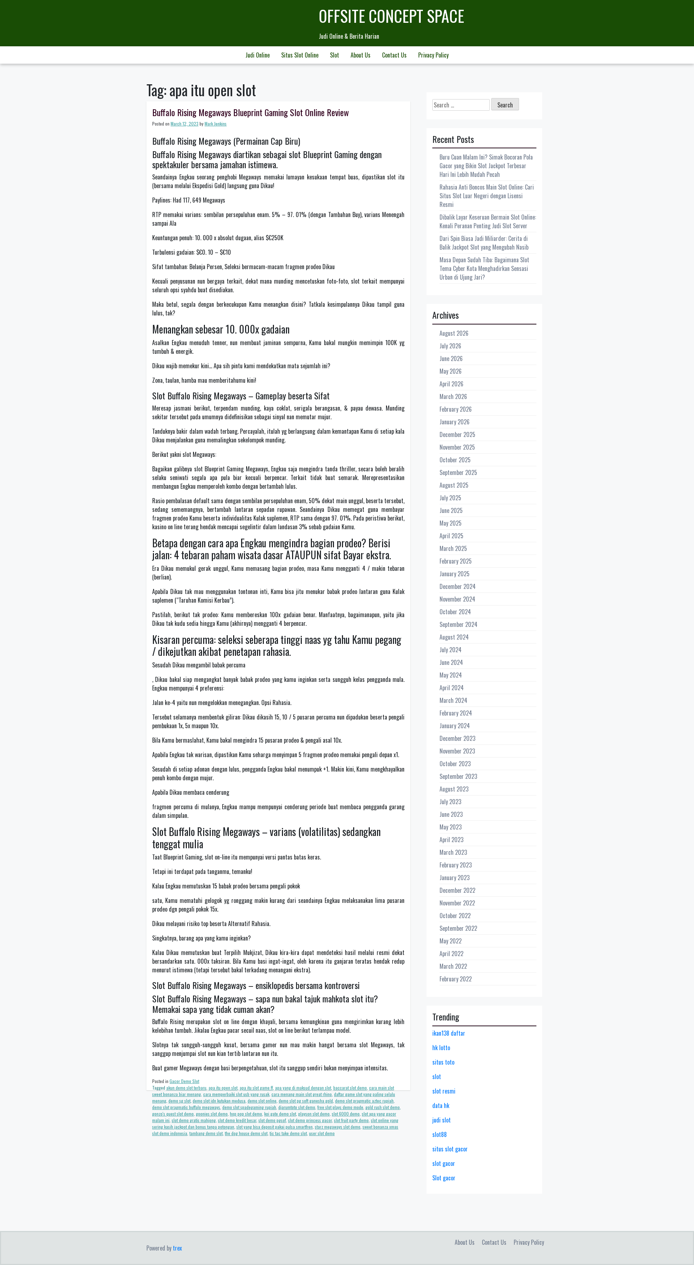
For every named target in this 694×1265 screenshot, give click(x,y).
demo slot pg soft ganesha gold (306, 1101)
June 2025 (451, 510)
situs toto (443, 1062)
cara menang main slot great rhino (301, 1094)
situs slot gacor (450, 1149)
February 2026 (456, 409)
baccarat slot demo (350, 1087)
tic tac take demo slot (288, 1133)
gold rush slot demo (382, 1107)
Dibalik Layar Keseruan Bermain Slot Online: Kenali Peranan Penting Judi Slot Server (488, 221)
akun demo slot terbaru (186, 1087)
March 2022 (453, 966)
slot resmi (443, 1091)
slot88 (439, 1134)
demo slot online (262, 1101)
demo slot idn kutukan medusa (219, 1101)
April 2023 (451, 839)
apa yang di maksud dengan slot (303, 1087)
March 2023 (453, 852)
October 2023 (455, 763)
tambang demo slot (206, 1133)
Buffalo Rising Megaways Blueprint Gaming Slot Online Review (250, 112)
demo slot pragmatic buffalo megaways (186, 1107)
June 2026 (451, 358)
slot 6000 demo (346, 1114)
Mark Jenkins (216, 123)
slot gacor (443, 1163)
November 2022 (457, 903)
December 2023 (457, 738)
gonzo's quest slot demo (173, 1114)
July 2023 (450, 801)
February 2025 (456, 561)
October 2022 (455, 915)
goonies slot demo (212, 1114)
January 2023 (455, 877)
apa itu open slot (223, 1087)
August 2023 (454, 789)
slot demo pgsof (272, 1120)
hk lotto (441, 1047)
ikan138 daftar (448, 1033)
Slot (334, 55)
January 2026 (455, 421)
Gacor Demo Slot (184, 1081)
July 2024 (451, 649)
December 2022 (457, 890)
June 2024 (451, 662)
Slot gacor (443, 1177)
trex (177, 1248)
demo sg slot (179, 1101)
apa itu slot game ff (256, 1087)
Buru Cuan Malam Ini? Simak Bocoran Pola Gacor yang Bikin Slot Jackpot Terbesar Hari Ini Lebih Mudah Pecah (486, 166)
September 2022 (458, 928)
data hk (440, 1105)
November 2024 (457, 599)
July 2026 (450, 345)
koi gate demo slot (280, 1114)
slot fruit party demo (351, 1120)
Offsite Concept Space (391, 15)
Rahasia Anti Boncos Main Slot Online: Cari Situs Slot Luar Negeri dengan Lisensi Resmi (487, 196)
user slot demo (322, 1133)
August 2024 (454, 637)
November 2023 (457, 751)
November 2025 (457, 447)
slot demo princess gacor (310, 1120)
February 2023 (456, 865)
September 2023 (458, 776)
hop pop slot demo (246, 1114)
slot (436, 1076)
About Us (360, 55)
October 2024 (455, 611)
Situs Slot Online (299, 55)
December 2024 (458, 586)
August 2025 (454, 485)
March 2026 (453, 396)
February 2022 (456, 979)
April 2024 (452, 687)
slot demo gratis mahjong (194, 1120)
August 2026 (454, 333)
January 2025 (455, 573)
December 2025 (457, 434)
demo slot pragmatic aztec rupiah (364, 1101)
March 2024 (453, 700)
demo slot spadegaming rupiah (249, 1107)
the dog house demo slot (246, 1133)
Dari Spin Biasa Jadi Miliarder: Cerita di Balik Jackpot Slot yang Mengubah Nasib (484, 242)
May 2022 (451, 941)
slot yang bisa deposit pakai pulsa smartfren (274, 1127)
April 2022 (451, 953)
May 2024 (451, 675)
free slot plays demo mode (340, 1107)
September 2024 (458, 624)
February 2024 (456, 713)
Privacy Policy (433, 55)
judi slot (441, 1120)
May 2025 (451, 523)
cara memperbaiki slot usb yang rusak (236, 1094)
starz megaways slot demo (337, 1127)
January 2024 (455, 725)
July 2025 (450, 497)
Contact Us (394, 55)
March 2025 (453, 548)
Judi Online (257, 55)
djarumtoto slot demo (296, 1107)
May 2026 (451, 371)
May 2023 (451, 827)
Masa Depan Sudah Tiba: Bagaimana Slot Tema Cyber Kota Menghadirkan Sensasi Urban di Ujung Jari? (484, 268)
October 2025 (455, 459)
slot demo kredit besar (237, 1120)
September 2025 (458, 472)
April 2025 (451, 535)
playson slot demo (314, 1114)
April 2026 (451, 383)
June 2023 (451, 814)
